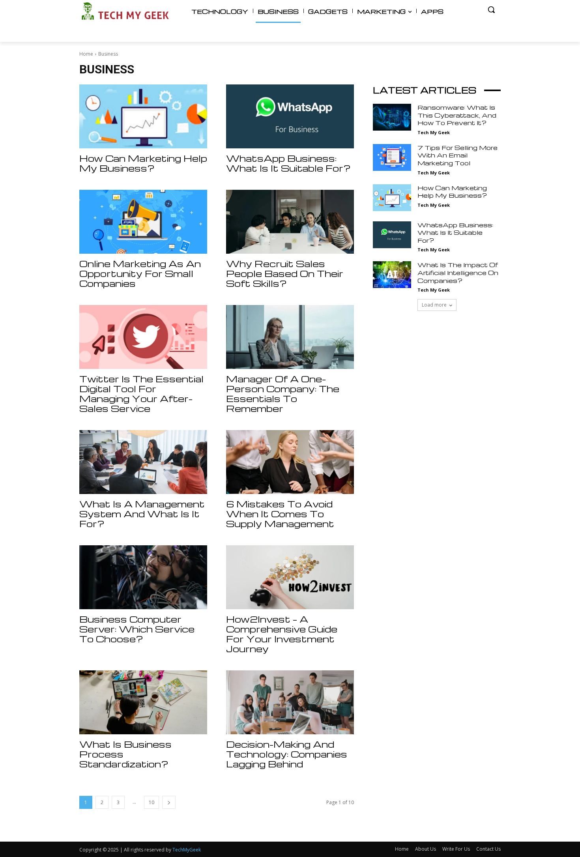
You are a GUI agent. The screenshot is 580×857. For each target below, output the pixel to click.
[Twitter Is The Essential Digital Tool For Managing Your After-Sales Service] (143, 337)
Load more (434, 304)
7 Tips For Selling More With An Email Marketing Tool (457, 155)
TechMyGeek (186, 849)
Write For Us (456, 849)
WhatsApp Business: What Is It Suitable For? (288, 163)
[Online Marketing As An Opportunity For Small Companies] (143, 222)
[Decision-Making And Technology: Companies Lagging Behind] (290, 702)
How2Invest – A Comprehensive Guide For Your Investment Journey (281, 634)
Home (86, 54)
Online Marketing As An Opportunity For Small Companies (140, 273)
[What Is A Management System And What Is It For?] (143, 462)
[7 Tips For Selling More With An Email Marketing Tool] (392, 157)
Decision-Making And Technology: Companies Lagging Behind (286, 754)
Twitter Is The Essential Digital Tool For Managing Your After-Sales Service (141, 393)
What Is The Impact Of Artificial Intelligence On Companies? (457, 272)
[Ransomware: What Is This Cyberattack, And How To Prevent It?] (392, 117)
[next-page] (169, 802)
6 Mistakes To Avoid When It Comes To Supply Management (280, 514)
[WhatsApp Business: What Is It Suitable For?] (290, 116)
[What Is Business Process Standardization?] (143, 702)
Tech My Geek (433, 132)
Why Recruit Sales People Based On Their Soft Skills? (284, 273)
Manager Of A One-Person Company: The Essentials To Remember (282, 393)
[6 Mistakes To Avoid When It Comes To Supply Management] (290, 462)
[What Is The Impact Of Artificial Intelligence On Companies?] (392, 274)
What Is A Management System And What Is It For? (142, 514)
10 (151, 802)
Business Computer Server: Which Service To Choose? (137, 629)
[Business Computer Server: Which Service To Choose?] (143, 577)
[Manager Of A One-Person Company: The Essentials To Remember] (290, 337)
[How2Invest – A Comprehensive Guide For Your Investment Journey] (290, 577)
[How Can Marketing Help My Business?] (143, 116)
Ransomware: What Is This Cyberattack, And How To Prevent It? (456, 115)
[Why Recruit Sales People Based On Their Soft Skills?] (290, 222)
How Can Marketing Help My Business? (143, 163)
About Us (425, 849)
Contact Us (488, 849)
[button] (491, 9)
